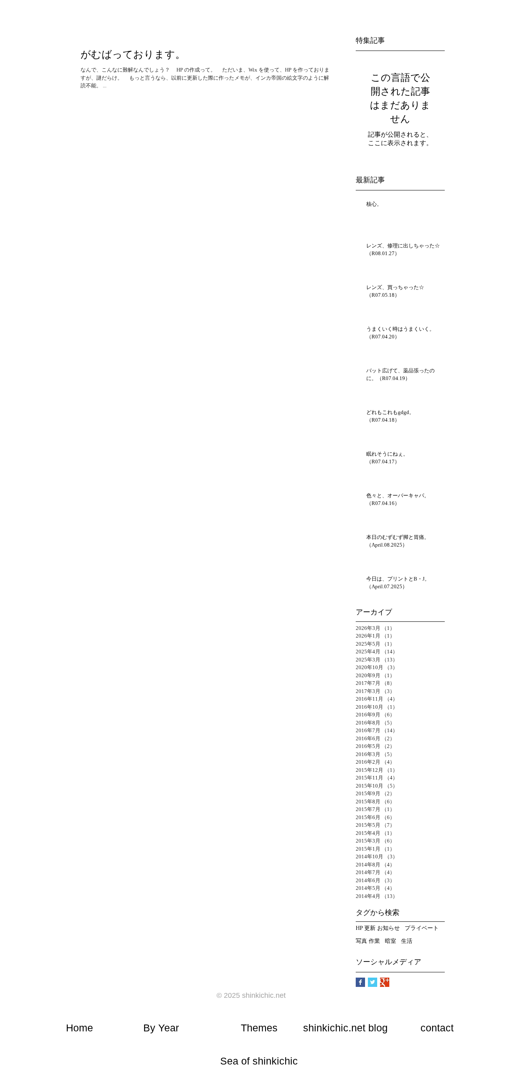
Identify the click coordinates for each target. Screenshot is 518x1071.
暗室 (390, 941)
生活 (406, 941)
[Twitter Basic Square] (372, 982)
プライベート (422, 928)
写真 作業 (368, 941)
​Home (79, 1027)
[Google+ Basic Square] (384, 982)
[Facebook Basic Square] (360, 982)
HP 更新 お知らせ (378, 928)
